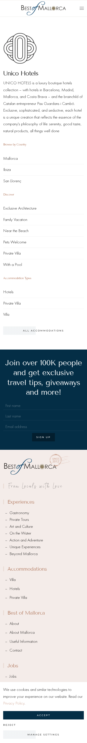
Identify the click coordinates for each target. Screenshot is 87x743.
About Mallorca (22, 632)
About (14, 623)
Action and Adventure (26, 540)
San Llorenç (12, 180)
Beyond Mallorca (24, 553)
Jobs (13, 676)
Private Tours (19, 519)
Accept (43, 715)
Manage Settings (43, 734)
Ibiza (7, 169)
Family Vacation (15, 219)
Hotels (8, 291)
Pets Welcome (14, 242)
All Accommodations (43, 330)
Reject (9, 724)
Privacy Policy (13, 703)
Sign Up (43, 437)
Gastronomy (19, 512)
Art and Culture (21, 526)
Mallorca (10, 158)
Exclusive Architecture (20, 208)
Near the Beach (16, 230)
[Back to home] (43, 8)
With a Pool (12, 264)
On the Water (20, 533)
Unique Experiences (25, 546)
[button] (82, 8)
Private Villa (12, 253)
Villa (6, 314)
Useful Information (23, 641)
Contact (16, 650)
